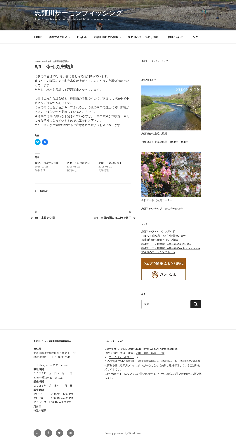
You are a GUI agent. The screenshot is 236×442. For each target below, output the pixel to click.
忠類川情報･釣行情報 (106, 37)
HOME (38, 37)
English (82, 37)
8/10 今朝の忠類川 (110, 162)
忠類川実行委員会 (61, 61)
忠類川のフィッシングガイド (158, 231)
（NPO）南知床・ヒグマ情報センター (163, 235)
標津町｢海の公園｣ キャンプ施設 (159, 239)
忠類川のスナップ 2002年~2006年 (162, 208)
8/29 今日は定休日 (78, 162)
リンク (194, 37)
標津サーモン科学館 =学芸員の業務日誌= (166, 243)
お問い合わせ (175, 37)
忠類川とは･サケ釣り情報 (143, 37)
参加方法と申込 (58, 37)
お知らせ (44, 191)
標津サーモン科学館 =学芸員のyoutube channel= (170, 248)
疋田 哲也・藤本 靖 (150, 353)
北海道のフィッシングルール (158, 252)
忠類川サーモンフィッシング (79, 13)
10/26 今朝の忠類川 (47, 162)
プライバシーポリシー (121, 357)
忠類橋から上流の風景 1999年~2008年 (164, 141)
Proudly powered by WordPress (123, 433)
